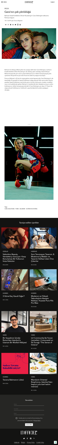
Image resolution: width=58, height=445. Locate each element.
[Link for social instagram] (30, 439)
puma (17, 208)
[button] (52, 163)
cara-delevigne (10, 208)
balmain (22, 208)
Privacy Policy (37, 420)
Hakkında (16, 442)
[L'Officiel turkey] (29, 2)
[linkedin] (13, 24)
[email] (6, 24)
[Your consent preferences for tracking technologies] (55, 442)
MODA (7, 8)
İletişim (23, 442)
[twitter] (15, 24)
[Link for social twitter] (24, 439)
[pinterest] (10, 24)
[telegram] (20, 24)
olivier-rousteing (31, 208)
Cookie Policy (40, 442)
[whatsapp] (18, 24)
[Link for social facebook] (27, 439)
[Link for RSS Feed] (34, 438)
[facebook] (8, 24)
